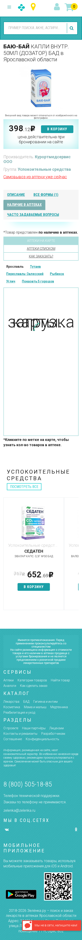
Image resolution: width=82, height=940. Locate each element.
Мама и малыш (35, 707)
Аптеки (8, 680)
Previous (6, 556)
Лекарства (11, 701)
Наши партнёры (34, 728)
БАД (26, 701)
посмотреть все (24, 487)
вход (57, 7)
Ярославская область (34, 7)
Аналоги (9, 686)
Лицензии (56, 728)
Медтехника (59, 707)
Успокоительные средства (44, 169)
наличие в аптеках (24, 205)
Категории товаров (32, 680)
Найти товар (60, 680)
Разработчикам (53, 733)
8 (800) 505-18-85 (27, 784)
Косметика (11, 707)
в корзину (57, 129)
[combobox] (34, 28)
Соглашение (12, 739)
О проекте (10, 728)
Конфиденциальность (42, 739)
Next (75, 556)
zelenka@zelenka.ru (19, 810)
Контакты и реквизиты (20, 733)
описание (16, 195)
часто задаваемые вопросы (33, 215)
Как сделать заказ (33, 686)
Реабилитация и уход (19, 712)
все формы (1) (45, 195)
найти (72, 28)
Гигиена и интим (45, 701)
